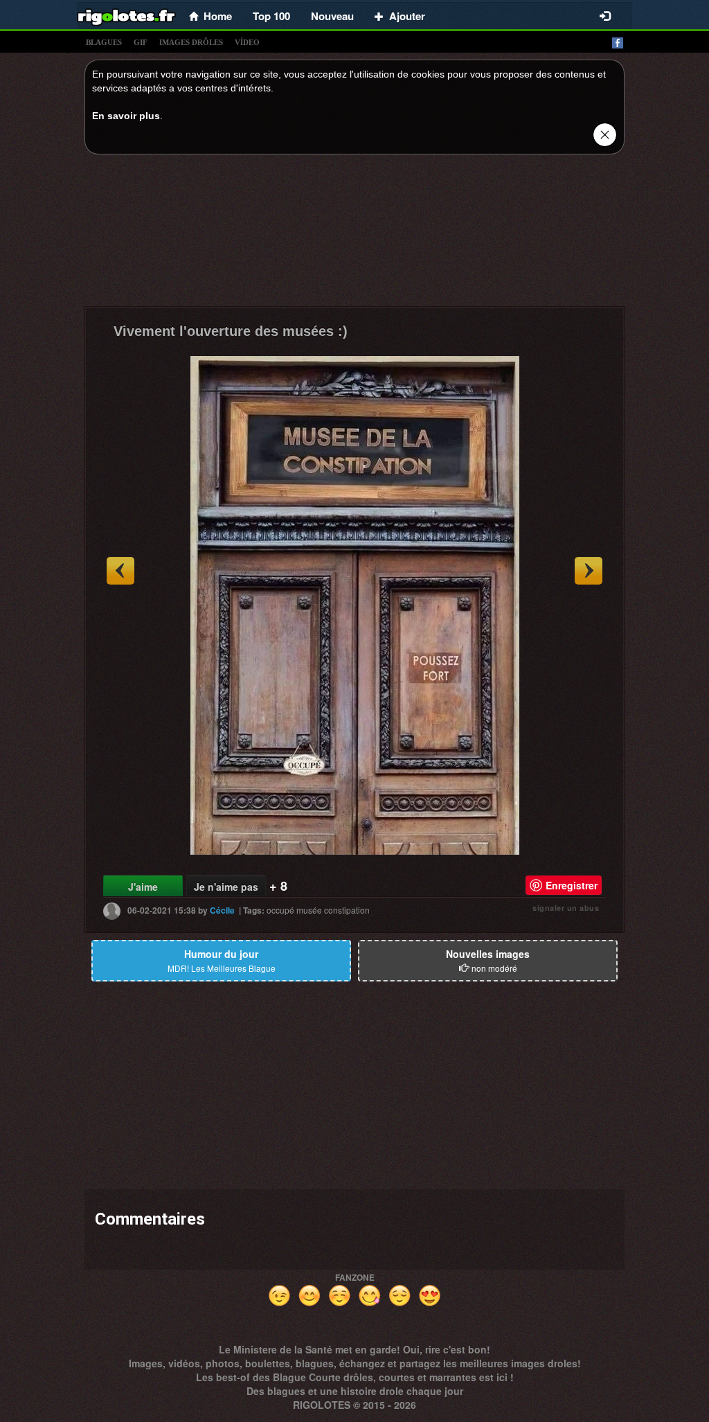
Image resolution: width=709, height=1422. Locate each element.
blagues (104, 42)
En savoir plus (126, 115)
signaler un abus (565, 908)
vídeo (247, 42)
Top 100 (271, 16)
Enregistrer (572, 885)
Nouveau (332, 16)
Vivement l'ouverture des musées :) (231, 331)
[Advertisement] (354, 234)
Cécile (222, 910)
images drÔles (191, 42)
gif (140, 42)
